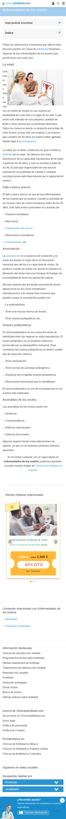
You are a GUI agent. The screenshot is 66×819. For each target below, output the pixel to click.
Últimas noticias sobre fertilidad (20, 697)
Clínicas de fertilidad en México (20, 744)
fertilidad (7, 154)
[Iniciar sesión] (53, 3)
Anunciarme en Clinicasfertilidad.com (24, 715)
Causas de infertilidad (17, 626)
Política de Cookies (14, 730)
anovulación (13, 255)
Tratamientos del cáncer (18, 228)
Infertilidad (11, 619)
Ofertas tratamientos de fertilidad (21, 663)
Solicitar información (36, 812)
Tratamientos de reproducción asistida (24, 667)
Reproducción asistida (15, 672)
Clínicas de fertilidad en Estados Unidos (25, 748)
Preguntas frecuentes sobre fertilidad (23, 658)
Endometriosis (13, 242)
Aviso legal (9, 720)
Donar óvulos (10, 687)
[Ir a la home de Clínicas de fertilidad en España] (16, 4)
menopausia (29, 141)
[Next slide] (55, 541)
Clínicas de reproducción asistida (21, 653)
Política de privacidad (15, 725)
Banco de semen (12, 692)
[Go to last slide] (10, 541)
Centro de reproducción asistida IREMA (24, 545)
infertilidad (43, 49)
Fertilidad (8, 677)
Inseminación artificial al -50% (28, 540)
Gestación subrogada (15, 682)
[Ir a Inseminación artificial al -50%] (33, 520)
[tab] (31, 581)
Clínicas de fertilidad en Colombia (22, 753)
